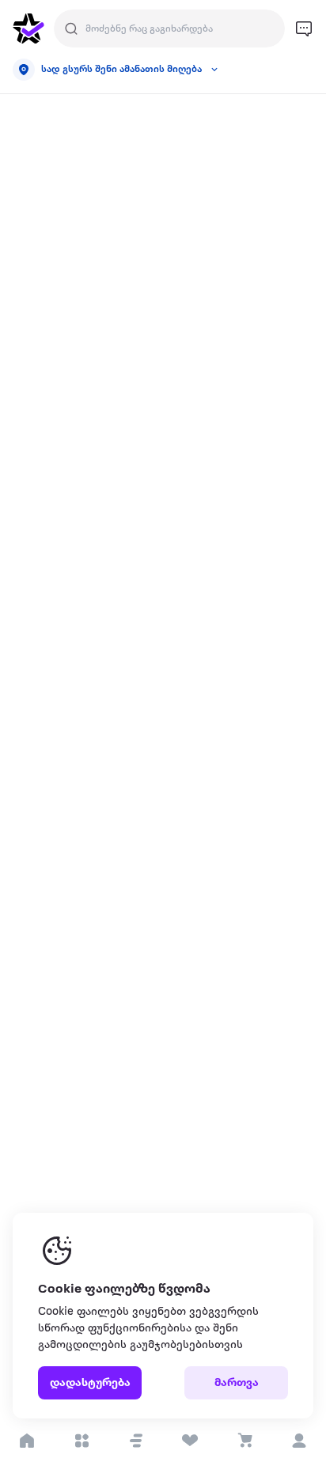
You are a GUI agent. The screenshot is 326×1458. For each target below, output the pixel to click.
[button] (136, 1440)
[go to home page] (28, 28)
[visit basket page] (245, 1440)
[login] (298, 1440)
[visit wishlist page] (190, 1440)
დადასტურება (90, 1383)
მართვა (236, 1383)
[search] (71, 28)
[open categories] (82, 1440)
